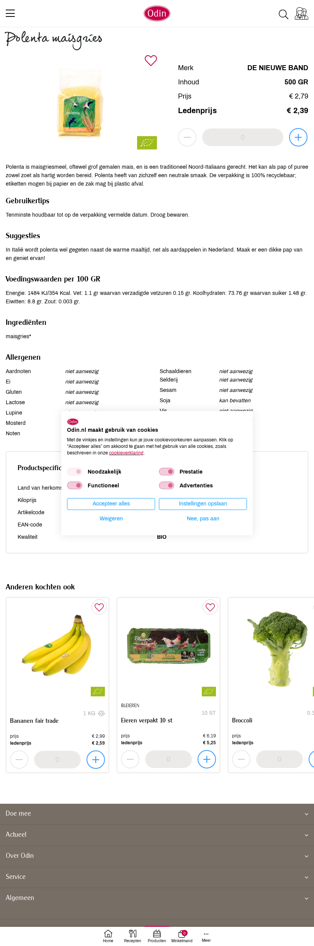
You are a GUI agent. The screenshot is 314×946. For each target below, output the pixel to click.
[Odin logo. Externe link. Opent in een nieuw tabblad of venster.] (72, 421)
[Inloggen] (301, 13)
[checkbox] (74, 471)
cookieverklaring (126, 452)
